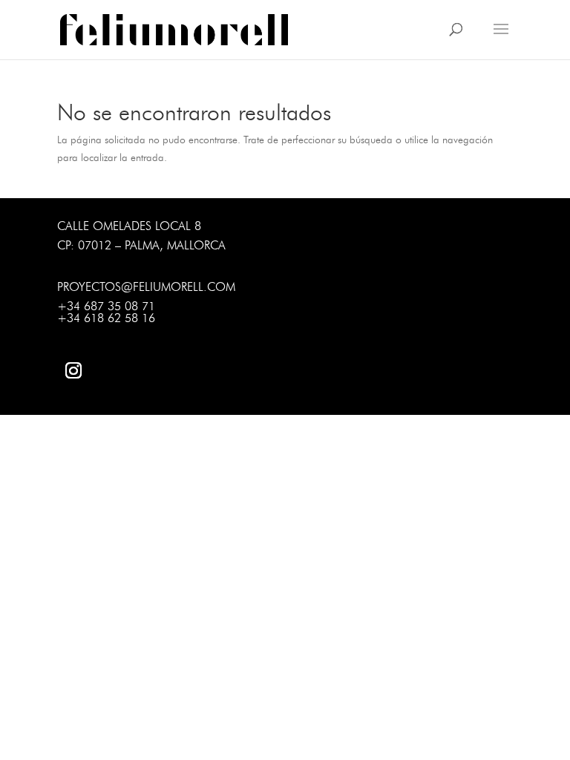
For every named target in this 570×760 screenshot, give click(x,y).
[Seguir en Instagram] (73, 370)
